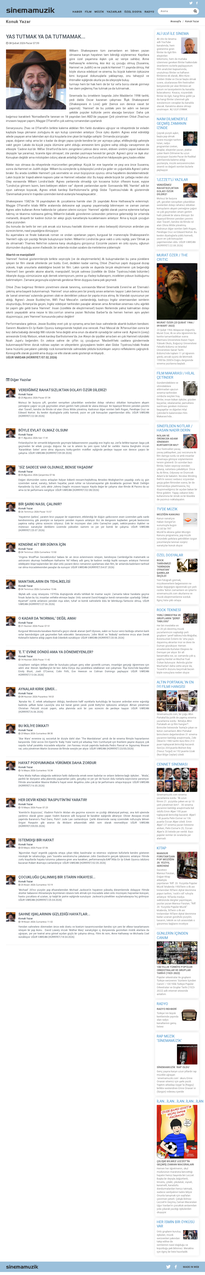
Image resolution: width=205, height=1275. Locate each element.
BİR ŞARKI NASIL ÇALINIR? (40, 504)
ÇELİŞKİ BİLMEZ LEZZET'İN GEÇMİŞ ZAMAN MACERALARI (175, 1163)
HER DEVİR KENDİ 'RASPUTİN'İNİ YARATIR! (52, 800)
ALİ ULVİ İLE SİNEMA (173, 33)
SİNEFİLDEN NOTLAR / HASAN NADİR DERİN (174, 428)
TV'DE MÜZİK (167, 509)
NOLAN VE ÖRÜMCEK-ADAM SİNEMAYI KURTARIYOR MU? (168, 440)
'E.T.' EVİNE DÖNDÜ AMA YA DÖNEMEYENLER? (55, 652)
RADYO (162, 1004)
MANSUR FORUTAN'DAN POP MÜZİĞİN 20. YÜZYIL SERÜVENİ (166, 859)
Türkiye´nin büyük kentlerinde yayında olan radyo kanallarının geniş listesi (167, 1020)
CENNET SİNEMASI (172, 764)
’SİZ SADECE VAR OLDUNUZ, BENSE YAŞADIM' (55, 467)
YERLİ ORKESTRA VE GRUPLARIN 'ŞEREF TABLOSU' (169, 618)
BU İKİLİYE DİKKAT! (33, 726)
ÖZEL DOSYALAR (170, 555)
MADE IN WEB (191, 1267)
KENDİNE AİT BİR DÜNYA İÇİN (42, 544)
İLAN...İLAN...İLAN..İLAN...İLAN (180, 1101)
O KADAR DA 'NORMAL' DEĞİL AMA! (47, 618)
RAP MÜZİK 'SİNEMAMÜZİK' (169, 1038)
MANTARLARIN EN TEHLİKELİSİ (44, 581)
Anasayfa (175, 21)
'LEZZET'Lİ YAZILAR (172, 180)
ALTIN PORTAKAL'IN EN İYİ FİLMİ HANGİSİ (175, 684)
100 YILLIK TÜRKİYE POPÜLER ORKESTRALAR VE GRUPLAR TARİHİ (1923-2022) (174, 970)
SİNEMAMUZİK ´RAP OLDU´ (173, 1067)
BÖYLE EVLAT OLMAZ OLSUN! (43, 430)
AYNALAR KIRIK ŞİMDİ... (37, 689)
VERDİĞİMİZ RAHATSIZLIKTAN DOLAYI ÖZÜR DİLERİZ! (62, 390)
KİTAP (161, 848)
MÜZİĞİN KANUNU (168, 514)
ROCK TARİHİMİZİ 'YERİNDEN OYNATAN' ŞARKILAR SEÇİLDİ (164, 568)
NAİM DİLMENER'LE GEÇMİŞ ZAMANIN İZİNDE (172, 123)
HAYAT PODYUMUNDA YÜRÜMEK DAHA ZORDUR (57, 763)
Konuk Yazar (192, 21)
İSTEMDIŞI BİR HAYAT (36, 840)
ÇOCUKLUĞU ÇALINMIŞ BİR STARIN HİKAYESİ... (56, 877)
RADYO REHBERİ (167, 1008)
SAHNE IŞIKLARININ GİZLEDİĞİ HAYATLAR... (54, 914)
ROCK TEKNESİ (169, 610)
